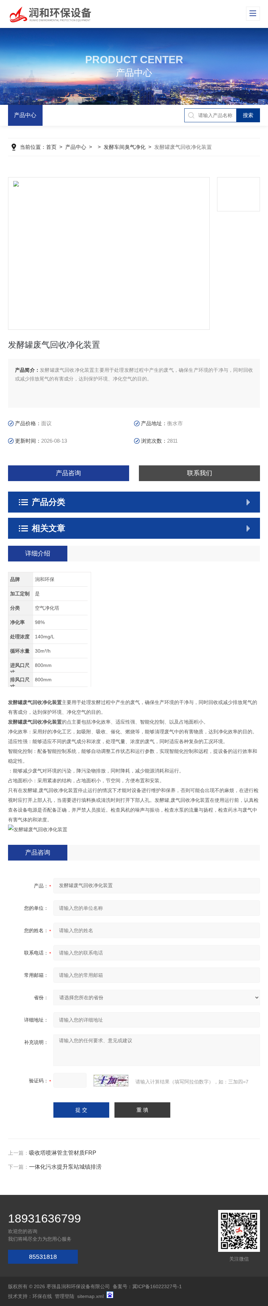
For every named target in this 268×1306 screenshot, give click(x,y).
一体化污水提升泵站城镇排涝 (65, 1167)
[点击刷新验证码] (111, 1081)
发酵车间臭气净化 (125, 147)
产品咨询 (68, 473)
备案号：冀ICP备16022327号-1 (147, 1286)
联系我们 (199, 473)
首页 (51, 147)
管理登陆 (64, 1296)
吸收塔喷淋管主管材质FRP (62, 1153)
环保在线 (42, 1296)
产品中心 (25, 115)
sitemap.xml (90, 1296)
